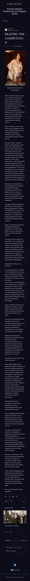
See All (23, 507)
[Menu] (15, 7)
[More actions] (24, 30)
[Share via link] (17, 496)
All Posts (5, 21)
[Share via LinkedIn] (13, 496)
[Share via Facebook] (5, 496)
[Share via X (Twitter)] (9, 496)
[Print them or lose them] (15, 516)
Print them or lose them (11, 526)
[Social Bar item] (15, 565)
